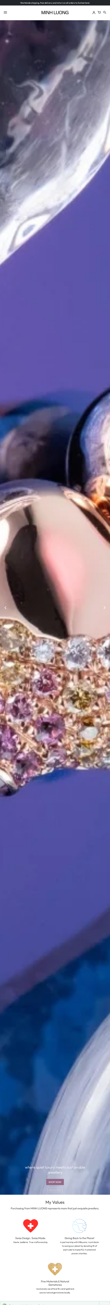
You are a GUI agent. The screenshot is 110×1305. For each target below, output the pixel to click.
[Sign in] (94, 12)
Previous (5, 607)
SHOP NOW (55, 1182)
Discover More (55, 1190)
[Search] (104, 12)
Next (104, 607)
